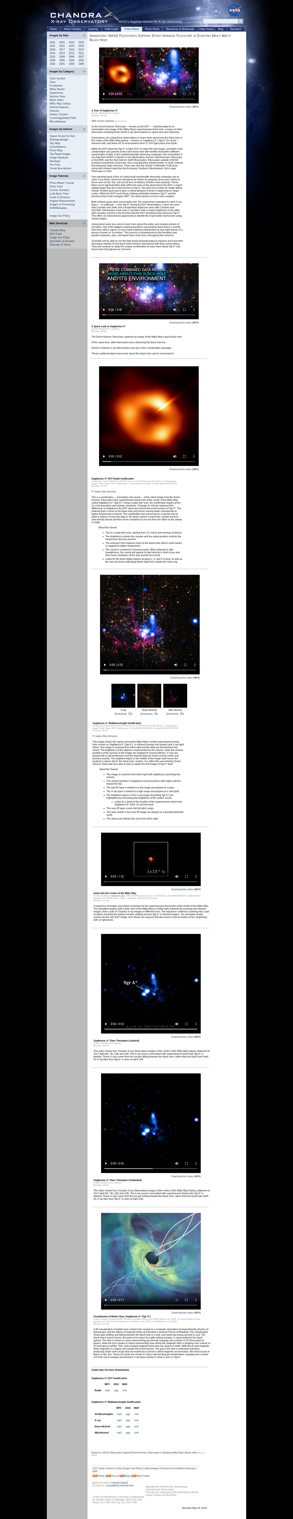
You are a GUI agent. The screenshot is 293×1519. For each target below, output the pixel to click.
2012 (71, 53)
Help (118, 1468)
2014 (52, 53)
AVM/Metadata (58, 207)
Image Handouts (59, 157)
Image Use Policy (60, 215)
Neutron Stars (58, 96)
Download (121, 713)
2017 (62, 49)
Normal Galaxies (59, 107)
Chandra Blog (57, 230)
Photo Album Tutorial (62, 182)
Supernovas (56, 92)
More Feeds (143, 1476)
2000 (71, 63)
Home (53, 29)
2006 (52, 60)
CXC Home (98, 1468)
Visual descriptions (61, 168)
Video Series (206, 29)
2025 (62, 42)
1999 (81, 63)
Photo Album (131, 29)
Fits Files (55, 164)
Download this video (180, 106)
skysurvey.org (118, 896)
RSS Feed (56, 233)
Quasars (54, 110)
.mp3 (107, 1390)
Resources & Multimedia (180, 29)
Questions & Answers (62, 241)
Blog (220, 29)
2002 (52, 63)
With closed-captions (102, 121)
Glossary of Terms (60, 244)
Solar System (57, 78)
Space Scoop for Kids (62, 136)
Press (114, 1476)
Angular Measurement (62, 200)
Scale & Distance (60, 197)
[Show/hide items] (84, 35)
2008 (71, 56)
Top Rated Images (60, 153)
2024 (71, 42)
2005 (62, 60)
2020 (71, 45)
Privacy (165, 1468)
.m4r (124, 1390)
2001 (62, 63)
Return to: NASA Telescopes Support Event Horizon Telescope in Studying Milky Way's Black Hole (144, 1452)
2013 (62, 53)
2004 (71, 60)
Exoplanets (56, 85)
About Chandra (72, 29)
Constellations (58, 146)
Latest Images (151, 1468)
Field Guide (111, 29)
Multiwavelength (59, 139)
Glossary (190, 1468)
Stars (53, 82)
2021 (62, 45)
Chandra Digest (118, 1482)
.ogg (115, 1390)
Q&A (94, 1471)
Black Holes (57, 99)
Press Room (152, 29)
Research (235, 29)
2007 (81, 56)
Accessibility (177, 1468)
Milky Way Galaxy (60, 103)
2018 (52, 49)
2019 (81, 45)
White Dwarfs (57, 89)
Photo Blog (56, 150)
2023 (81, 42)
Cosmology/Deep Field (63, 117)
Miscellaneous (58, 121)
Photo (101, 1476)
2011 (81, 53)
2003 (81, 60)
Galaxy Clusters (59, 114)
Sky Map (55, 143)
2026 (52, 42)
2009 (62, 56)
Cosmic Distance (59, 190)
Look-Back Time (59, 193)
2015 (81, 49)
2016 (71, 49)
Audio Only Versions (105, 491)
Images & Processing (62, 204)
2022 (52, 45)
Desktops (55, 161)
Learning (93, 29)
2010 (52, 56)
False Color (56, 186)
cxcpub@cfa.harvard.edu (119, 1485)
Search (110, 1468)
